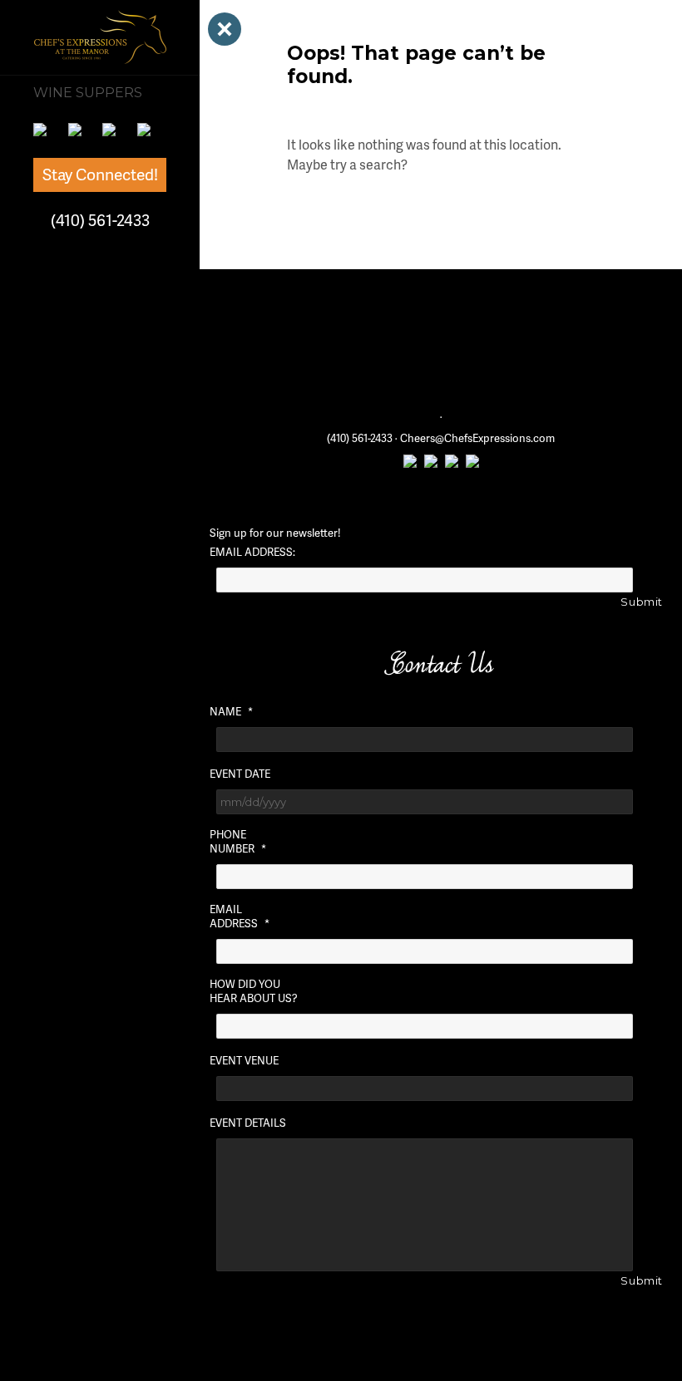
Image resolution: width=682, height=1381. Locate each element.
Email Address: (252, 552)
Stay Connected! (100, 174)
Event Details (248, 1123)
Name (231, 712)
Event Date (240, 774)
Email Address (239, 916)
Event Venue (244, 1061)
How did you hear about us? (254, 991)
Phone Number (238, 842)
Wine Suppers (87, 93)
